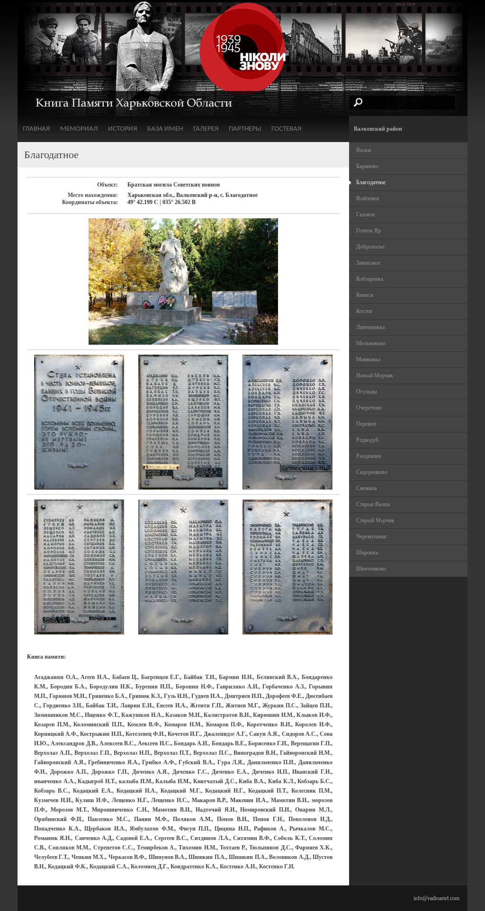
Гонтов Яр (368, 230)
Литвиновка (370, 327)
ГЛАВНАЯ (36, 129)
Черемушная (371, 536)
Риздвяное (368, 456)
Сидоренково (371, 472)
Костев (364, 311)
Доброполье (370, 246)
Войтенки (367, 198)
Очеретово (369, 407)
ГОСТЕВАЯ (286, 129)
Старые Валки (373, 504)
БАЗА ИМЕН (165, 129)
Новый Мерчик (374, 375)
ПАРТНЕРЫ (245, 129)
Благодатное (371, 182)
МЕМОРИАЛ (79, 129)
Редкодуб (367, 440)
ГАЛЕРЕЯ (205, 129)
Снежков (366, 488)
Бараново (367, 166)
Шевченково (371, 568)
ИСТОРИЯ (122, 129)
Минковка (368, 359)
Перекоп (366, 423)
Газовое (365, 214)
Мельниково (371, 343)
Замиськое (368, 262)
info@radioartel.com (436, 898)
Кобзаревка (369, 279)
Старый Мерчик (375, 520)
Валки (363, 150)
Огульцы (366, 391)
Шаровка (367, 552)
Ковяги (364, 295)
